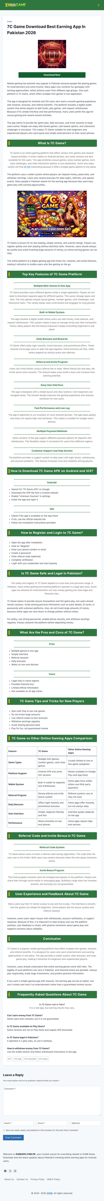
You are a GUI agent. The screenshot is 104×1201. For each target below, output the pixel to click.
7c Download (30, 1059)
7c (9, 1059)
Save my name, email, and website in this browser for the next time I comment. (42, 1130)
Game (9, 22)
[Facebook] (5, 1171)
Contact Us (22, 1179)
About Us (9, 1179)
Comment (10, 1088)
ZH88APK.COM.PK (26, 1154)
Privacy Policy (38, 1179)
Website (76, 1123)
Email (41, 1123)
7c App (17, 1059)
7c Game (43, 1059)
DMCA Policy (53, 1179)
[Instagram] (15, 1171)
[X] (10, 1171)
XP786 (27, 167)
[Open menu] (98, 5)
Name (8, 1123)
